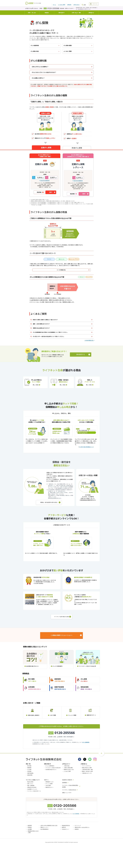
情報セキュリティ (44, 827)
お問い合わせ (76, 4)
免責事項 (77, 829)
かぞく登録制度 (76, 813)
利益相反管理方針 (66, 825)
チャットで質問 (48, 783)
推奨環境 (30, 825)
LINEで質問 (48, 785)
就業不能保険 (30, 773)
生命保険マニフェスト (32, 789)
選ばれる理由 (30, 781)
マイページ (94, 3)
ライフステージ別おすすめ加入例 (52, 767)
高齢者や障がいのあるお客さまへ (82, 827)
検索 (85, 4)
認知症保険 (29, 775)
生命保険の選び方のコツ (50, 769)
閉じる (85, 9)
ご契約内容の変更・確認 (87, 769)
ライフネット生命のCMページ (34, 791)
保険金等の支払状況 (31, 787)
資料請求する (80, 354)
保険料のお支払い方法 (69, 769)
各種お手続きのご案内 (87, 767)
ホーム (54, 4)
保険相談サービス (49, 781)
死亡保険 (29, 765)
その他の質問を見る (89, 340)
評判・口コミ (30, 783)
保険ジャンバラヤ (66, 792)
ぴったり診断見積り (49, 765)
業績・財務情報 (30, 785)
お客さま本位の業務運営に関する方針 (49, 825)
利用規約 (30, 827)
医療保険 (29, 767)
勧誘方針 (64, 827)
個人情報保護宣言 (44, 829)
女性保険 (29, 771)
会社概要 (30, 829)
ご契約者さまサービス (87, 773)
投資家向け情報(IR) (67, 780)
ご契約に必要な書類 (68, 767)
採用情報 (64, 782)
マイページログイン (86, 765)
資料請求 (69, 4)
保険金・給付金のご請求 (87, 771)
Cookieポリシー (65, 829)
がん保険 (29, 769)
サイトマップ (78, 825)
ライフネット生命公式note (69, 790)
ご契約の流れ (67, 765)
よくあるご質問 (61, 4)
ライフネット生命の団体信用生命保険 (70, 786)
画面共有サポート (49, 787)
